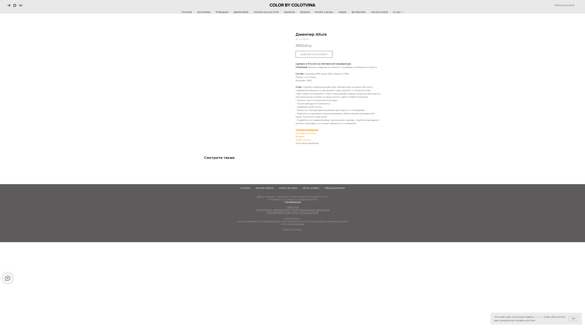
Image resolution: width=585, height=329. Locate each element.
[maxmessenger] (15, 5)
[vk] (21, 5)
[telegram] (9, 5)
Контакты (245, 188)
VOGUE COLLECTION (266, 12)
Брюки (305, 12)
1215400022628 (296, 224)
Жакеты (289, 12)
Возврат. (300, 136)
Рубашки (222, 12)
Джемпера (241, 12)
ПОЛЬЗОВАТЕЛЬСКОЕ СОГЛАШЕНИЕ (292, 213)
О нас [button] (397, 12)
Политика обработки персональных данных (292, 210)
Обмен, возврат (311, 188)
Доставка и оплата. (306, 133)
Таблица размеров (307, 130)
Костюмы (204, 12)
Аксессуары (379, 12)
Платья (187, 12)
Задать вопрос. (304, 139)
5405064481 (249, 221)
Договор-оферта (265, 188)
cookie (538, 316)
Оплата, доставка (288, 188)
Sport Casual (324, 12)
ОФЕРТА (293, 207)
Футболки (359, 12)
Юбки (342, 12)
